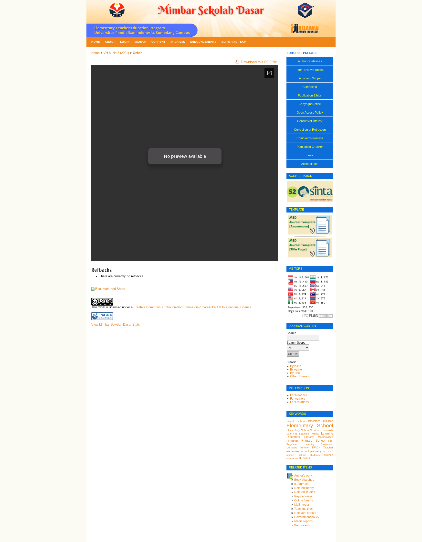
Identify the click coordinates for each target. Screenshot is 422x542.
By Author (296, 369)
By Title (295, 373)
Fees (309, 155)
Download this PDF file (259, 62)
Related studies (304, 492)
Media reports (303, 521)
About (110, 41)
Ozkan (137, 53)
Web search (302, 525)
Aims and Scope (310, 78)
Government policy (306, 517)
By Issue (295, 366)
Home (95, 41)
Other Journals (300, 376)
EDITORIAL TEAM (234, 41)
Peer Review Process (309, 70)
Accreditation (309, 164)
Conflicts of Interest (309, 121)
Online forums (303, 500)
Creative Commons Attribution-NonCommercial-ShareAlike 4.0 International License (192, 307)
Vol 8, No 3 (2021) (116, 53)
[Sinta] (310, 200)
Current (158, 41)
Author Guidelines (310, 61)
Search (141, 41)
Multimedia (301, 504)
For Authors (297, 398)
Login (125, 41)
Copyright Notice (310, 104)
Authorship (310, 87)
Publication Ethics (310, 95)
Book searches (304, 479)
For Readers (298, 395)
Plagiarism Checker (310, 147)
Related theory (304, 488)
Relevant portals (305, 513)
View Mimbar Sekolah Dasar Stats (115, 324)
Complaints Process (309, 138)
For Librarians (299, 402)
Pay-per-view (303, 496)
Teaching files (303, 508)
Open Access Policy (310, 112)
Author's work (303, 475)
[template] (310, 233)
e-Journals (301, 484)
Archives (177, 41)
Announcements (203, 41)
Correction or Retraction (310, 129)
